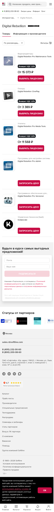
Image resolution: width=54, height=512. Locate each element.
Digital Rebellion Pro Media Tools (32, 126)
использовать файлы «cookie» (15, 489)
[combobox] (13, 43)
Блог (43, 11)
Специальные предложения (15, 408)
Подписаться (27, 273)
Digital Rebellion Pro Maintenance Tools (35, 56)
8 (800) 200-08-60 (11, 11)
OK (44, 490)
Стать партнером (9, 427)
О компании (7, 436)
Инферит (36, 11)
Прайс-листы (8, 398)
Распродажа (7, 417)
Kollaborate (22, 220)
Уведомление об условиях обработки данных (22, 298)
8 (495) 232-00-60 (11, 349)
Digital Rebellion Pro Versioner (31, 196)
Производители (9, 403)
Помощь (6, 446)
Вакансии (6, 441)
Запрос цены (26, 11)
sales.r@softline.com (12, 342)
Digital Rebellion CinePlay (28, 91)
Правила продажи (11, 470)
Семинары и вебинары (12, 422)
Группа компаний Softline (13, 450)
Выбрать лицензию (31, 78)
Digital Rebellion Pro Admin (29, 161)
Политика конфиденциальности (17, 467)
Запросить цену (29, 183)
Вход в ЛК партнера (11, 431)
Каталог (5, 394)
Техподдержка (8, 412)
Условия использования (14, 464)
